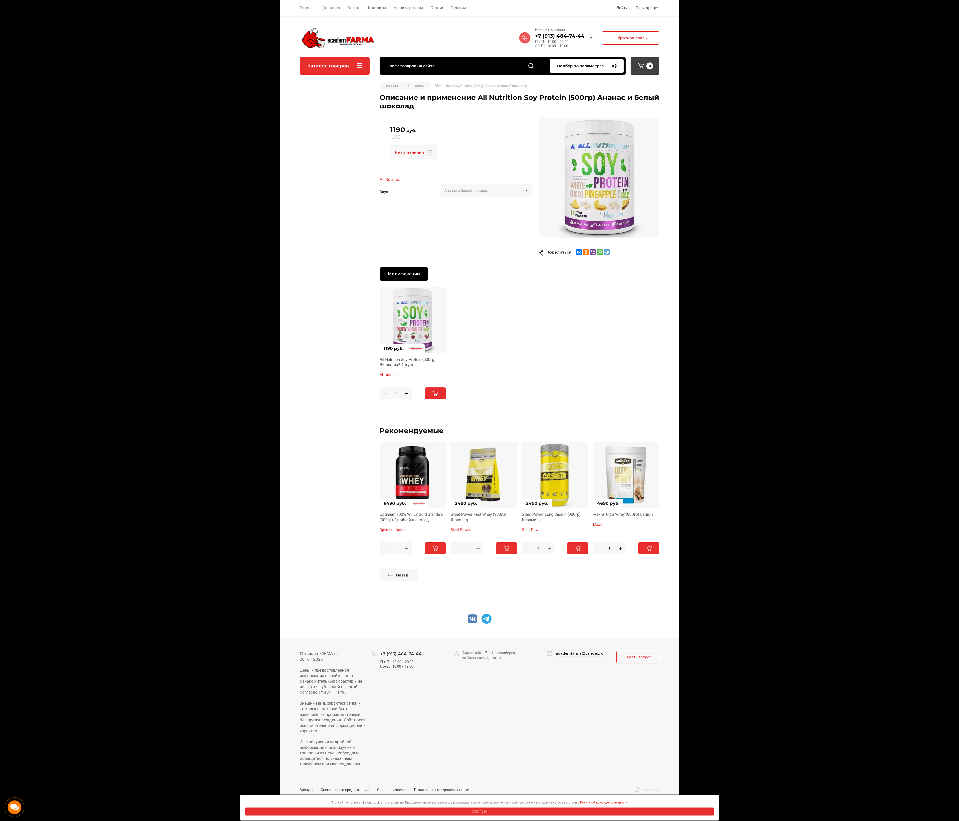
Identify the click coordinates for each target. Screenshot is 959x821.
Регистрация (647, 7)
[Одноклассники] (586, 252)
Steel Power (461, 530)
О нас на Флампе (391, 790)
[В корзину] (435, 393)
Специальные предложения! (345, 790)
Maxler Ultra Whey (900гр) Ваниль (623, 514)
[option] (599, 178)
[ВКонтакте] (579, 252)
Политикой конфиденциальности (603, 802)
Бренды (306, 790)
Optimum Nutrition (395, 530)
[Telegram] (607, 252)
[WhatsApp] (600, 252)
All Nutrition (391, 179)
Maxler (598, 524)
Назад (402, 575)
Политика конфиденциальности (441, 790)
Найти (531, 66)
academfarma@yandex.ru (579, 653)
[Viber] (593, 252)
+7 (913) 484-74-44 (559, 36)
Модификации (404, 274)
